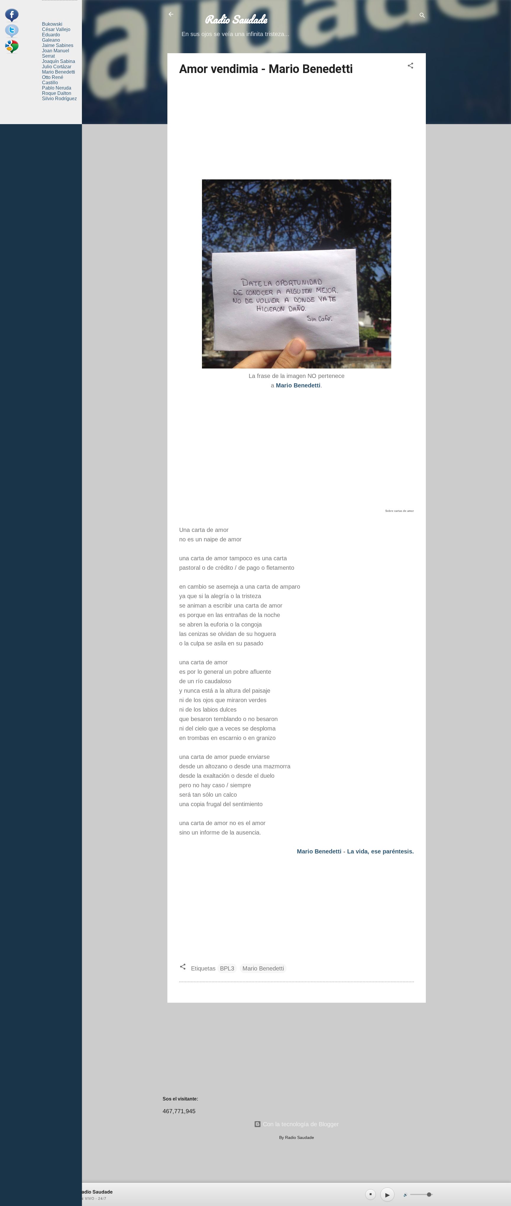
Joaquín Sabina (58, 61)
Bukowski (52, 24)
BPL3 (227, 968)
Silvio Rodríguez (59, 98)
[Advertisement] (296, 128)
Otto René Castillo (52, 80)
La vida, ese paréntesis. (380, 851)
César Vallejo (56, 29)
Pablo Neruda (56, 87)
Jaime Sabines (57, 45)
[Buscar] (422, 16)
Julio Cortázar (56, 66)
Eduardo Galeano (51, 37)
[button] (410, 66)
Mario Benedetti (319, 851)
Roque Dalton (56, 93)
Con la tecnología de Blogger (300, 1124)
